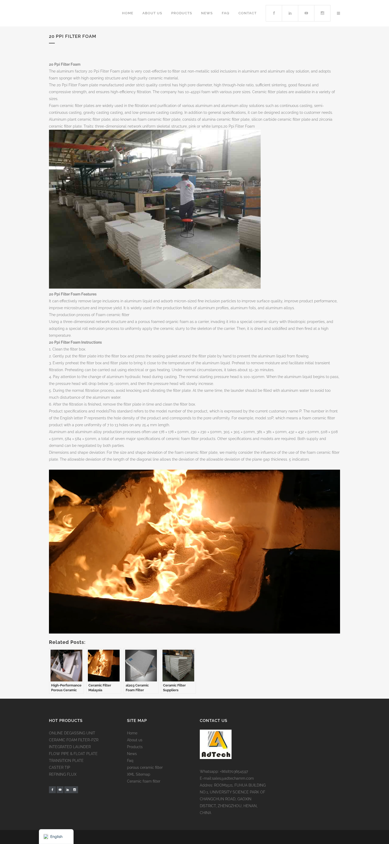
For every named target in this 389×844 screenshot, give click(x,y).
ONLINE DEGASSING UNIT (72, 733)
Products (135, 747)
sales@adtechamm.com (233, 778)
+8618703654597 (234, 771)
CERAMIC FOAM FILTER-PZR (73, 740)
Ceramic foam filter (143, 781)
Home (132, 733)
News (132, 754)
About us (134, 740)
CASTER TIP (59, 767)
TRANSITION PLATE (66, 760)
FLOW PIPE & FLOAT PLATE (73, 754)
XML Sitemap (138, 774)
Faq (130, 760)
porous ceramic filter (145, 767)
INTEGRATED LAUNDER (70, 747)
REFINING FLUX (62, 774)
